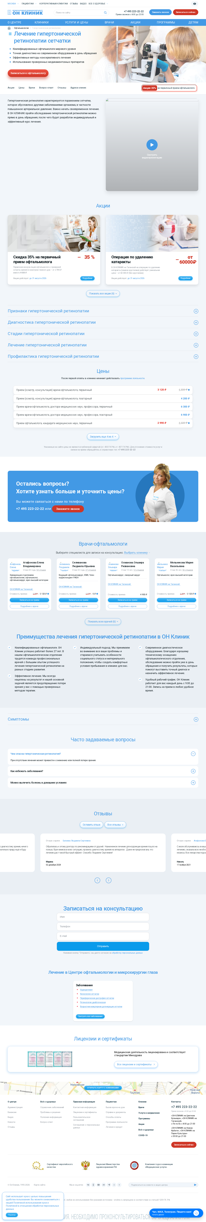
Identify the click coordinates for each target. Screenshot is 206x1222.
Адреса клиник (78, 87)
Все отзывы (114, 824)
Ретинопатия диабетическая (93, 1002)
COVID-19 (142, 1135)
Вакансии (12, 1112)
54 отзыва (41, 570)
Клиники (42, 22)
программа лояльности (132, 378)
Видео (10, 1117)
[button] (97, 880)
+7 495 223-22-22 (134, 11)
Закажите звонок (68, 509)
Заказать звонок (160, 12)
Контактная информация (84, 1107)
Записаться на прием (29, 600)
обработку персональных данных (127, 953)
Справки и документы (116, 1112)
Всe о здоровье (97, 4)
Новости (11, 1122)
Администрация (15, 1107)
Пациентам (28, 4)
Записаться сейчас (185, 12)
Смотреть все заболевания (90, 1016)
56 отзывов (187, 570)
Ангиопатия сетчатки (89, 994)
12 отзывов (138, 570)
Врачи (109, 22)
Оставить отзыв (91, 824)
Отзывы (74, 4)
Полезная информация (51, 1117)
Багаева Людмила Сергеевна (77, 840)
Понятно (12, 1215)
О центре (14, 22)
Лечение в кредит (114, 1127)
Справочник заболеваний (52, 1107)
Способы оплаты (113, 1117)
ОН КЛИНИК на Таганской (21, 589)
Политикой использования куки (30, 1202)
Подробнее (87, 278)
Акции (135, 22)
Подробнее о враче (29, 606)
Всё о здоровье (146, 1130)
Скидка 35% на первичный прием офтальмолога (36, 259)
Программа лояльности (116, 1122)
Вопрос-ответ (46, 87)
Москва (12, 4)
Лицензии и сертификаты (85, 1112)
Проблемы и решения (50, 1112)
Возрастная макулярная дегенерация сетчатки (101, 1006)
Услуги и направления (148, 1113)
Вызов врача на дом (115, 1107)
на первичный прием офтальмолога (176, 88)
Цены (21, 87)
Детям (193, 22)
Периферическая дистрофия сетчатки (97, 998)
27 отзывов (90, 570)
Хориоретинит (86, 990)
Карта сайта (39, 1185)
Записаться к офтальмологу (28, 73)
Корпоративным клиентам (54, 4)
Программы (166, 22)
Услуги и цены (76, 22)
